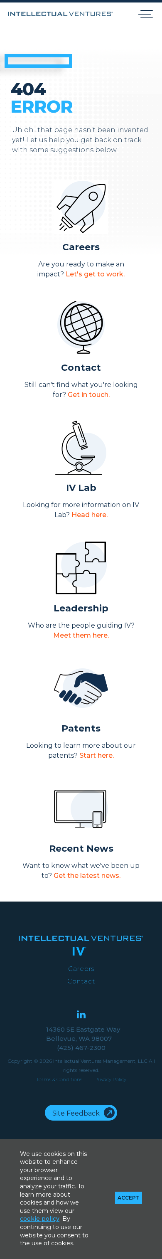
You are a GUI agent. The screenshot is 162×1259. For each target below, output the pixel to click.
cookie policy (39, 1218)
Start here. (96, 755)
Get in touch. (89, 395)
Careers (81, 969)
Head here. (89, 515)
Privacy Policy (110, 1079)
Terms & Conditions (59, 1079)
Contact (81, 981)
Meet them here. (81, 635)
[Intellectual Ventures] (60, 14)
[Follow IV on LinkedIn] (81, 1015)
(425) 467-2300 (81, 1048)
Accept (129, 1198)
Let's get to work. (95, 274)
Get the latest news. (87, 876)
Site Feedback (76, 1113)
